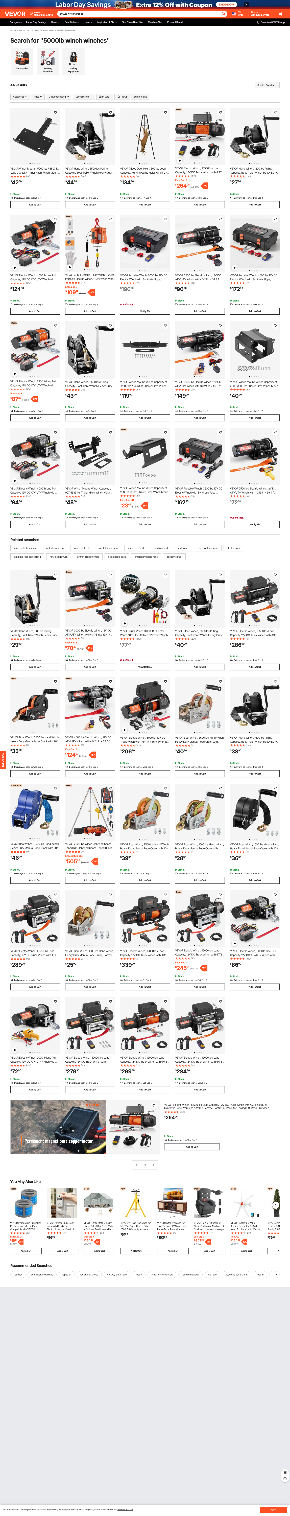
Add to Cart (35, 204)
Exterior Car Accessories (43, 30)
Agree (273, 1509)
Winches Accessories (66, 30)
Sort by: (261, 85)
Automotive (24, 30)
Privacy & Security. (125, 1509)
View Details (145, 666)
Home (13, 30)
